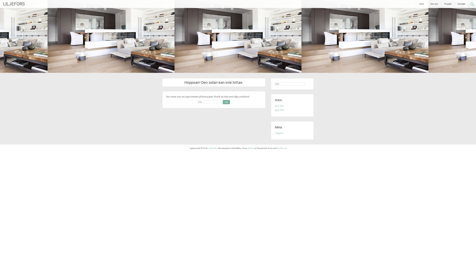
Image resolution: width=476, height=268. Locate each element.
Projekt (447, 4)
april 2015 (279, 110)
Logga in (279, 133)
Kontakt (461, 4)
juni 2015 (279, 106)
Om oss (434, 4)
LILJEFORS (14, 4)
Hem (421, 4)
